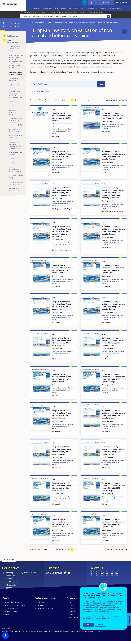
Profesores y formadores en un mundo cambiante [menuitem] (15, 169)
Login (95, 2)
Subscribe (52, 568)
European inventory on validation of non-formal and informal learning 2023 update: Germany (63, 414)
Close (108, 16)
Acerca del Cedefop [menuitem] (114, 8)
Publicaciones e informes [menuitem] (49, 8)
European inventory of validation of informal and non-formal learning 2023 (112, 115)
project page (109, 72)
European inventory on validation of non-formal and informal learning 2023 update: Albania (63, 155)
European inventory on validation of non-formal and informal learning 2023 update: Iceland (113, 450)
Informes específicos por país (63, 22)
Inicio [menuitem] (28, 8)
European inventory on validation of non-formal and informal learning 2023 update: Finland (113, 341)
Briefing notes (41, 605)
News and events (74, 598)
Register (108, 2)
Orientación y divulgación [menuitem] (13, 80)
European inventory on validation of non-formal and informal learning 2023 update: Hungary (63, 450)
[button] (5, 635)
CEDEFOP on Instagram (112, 573)
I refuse (100, 624)
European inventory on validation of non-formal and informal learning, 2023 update (63, 117)
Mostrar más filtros (41, 91)
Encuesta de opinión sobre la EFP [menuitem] (15, 137)
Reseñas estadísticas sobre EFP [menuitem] (16, 153)
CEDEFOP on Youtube (102, 573)
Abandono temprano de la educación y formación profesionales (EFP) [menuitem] (16, 58)
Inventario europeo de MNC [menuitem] (15, 67)
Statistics (8, 614)
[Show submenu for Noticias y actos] (96, 8)
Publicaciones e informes (43, 22)
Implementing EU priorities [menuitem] (14, 86)
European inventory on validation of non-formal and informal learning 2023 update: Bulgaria (113, 230)
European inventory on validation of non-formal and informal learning (61, 52)
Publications (41, 602)
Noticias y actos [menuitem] (91, 8)
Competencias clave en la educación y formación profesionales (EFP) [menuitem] (15, 122)
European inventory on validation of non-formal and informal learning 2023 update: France (63, 378)
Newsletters (73, 608)
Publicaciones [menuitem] (12, 36)
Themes (6, 598)
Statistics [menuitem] (63, 8)
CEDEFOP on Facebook (92, 573)
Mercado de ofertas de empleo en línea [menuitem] (15, 130)
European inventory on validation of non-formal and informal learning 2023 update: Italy (113, 487)
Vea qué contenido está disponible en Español (87, 12)
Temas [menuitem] (35, 8)
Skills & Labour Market (12, 602)
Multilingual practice (29, 631)
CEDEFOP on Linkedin (107, 573)
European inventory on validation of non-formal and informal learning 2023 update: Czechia (63, 305)
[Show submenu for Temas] (38, 8)
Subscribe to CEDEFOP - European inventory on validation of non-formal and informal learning (124, 31)
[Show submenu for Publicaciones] (4, 35)
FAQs (3, 631)
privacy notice (105, 618)
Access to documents (44, 631)
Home (31, 22)
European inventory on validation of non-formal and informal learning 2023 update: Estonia (63, 341)
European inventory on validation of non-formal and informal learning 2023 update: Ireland (63, 487)
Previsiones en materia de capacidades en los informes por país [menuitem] (15, 145)
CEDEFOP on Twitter (97, 573)
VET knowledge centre (12, 608)
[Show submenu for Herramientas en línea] (82, 8)
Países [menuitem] (102, 8)
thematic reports (105, 67)
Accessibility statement (13, 631)
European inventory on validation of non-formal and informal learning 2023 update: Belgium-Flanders (63, 191)
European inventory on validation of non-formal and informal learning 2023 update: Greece (113, 414)
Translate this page (75, 16)
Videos (71, 614)
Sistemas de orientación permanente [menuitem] (13, 112)
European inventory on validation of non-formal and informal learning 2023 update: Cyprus (113, 269)
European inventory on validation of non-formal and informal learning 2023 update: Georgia (113, 378)
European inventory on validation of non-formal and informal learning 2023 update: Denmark (113, 305)
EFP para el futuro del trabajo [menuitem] (16, 177)
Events (71, 605)
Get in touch (10, 568)
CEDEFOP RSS (117, 573)
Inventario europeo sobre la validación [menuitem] (16, 73)
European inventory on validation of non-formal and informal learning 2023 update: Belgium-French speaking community (113, 193)
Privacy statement (69, 631)
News (71, 602)
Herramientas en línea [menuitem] (75, 8)
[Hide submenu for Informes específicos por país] (4, 40)
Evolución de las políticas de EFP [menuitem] (14, 190)
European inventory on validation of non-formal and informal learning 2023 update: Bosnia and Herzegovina (63, 231)
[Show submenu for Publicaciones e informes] (57, 8)
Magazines (72, 611)
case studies (90, 67)
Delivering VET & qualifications (15, 605)
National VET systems (12, 611)
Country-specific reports (45, 608)
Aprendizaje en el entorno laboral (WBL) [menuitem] (14, 49)
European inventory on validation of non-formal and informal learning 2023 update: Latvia (113, 523)
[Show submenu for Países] (105, 8)
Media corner (73, 617)
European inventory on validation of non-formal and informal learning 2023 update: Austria (113, 155)
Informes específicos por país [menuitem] (15, 41)
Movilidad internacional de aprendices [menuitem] (14, 104)
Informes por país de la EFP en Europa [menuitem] (16, 183)
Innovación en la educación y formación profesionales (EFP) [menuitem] (15, 94)
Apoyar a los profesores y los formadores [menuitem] (14, 161)
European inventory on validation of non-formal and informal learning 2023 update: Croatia (63, 269)
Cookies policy (57, 631)
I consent (88, 624)
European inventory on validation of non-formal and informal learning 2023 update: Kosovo (63, 523)
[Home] (11, 5)
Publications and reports (45, 598)
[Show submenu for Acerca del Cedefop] (121, 8)
